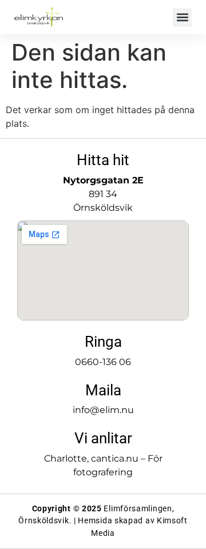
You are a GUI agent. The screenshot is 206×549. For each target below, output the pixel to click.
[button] (182, 17)
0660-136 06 (103, 361)
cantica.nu (114, 458)
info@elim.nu (103, 409)
